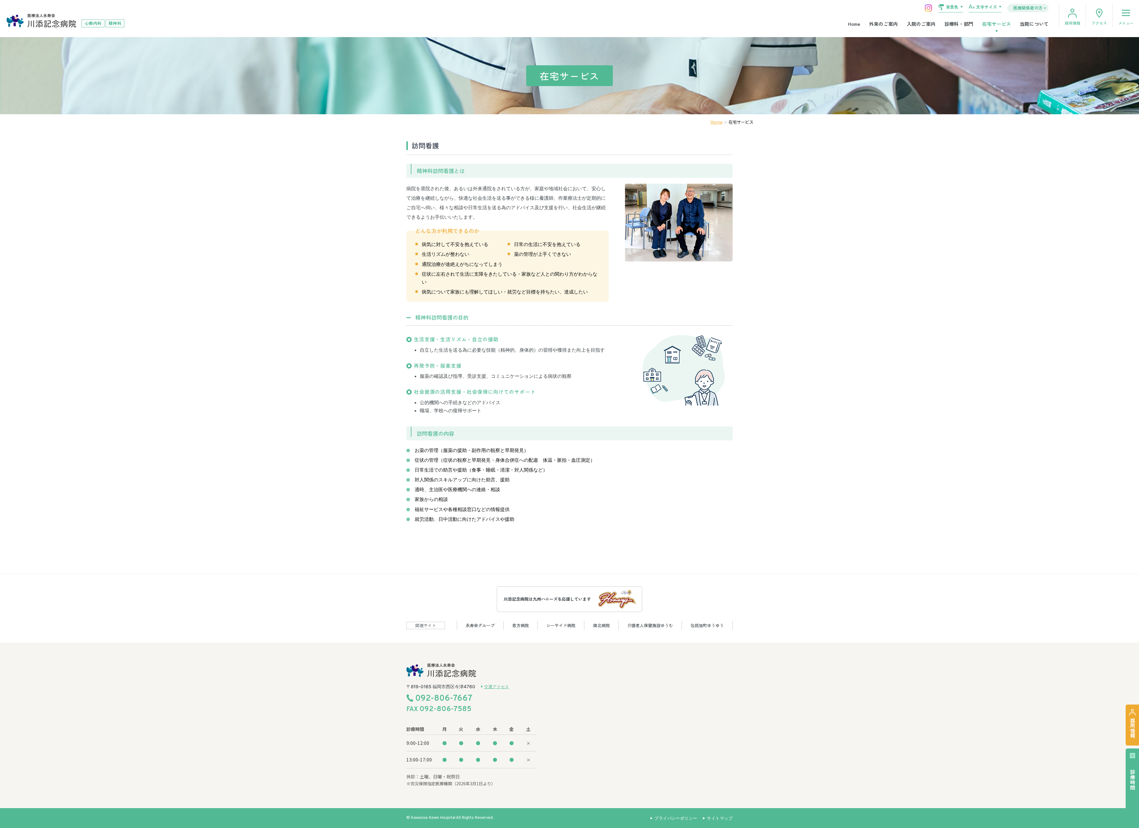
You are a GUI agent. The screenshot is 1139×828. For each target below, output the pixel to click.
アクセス (1099, 23)
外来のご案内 (883, 23)
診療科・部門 (958, 23)
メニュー (1126, 23)
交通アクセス (496, 686)
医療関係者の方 (1028, 8)
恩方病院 (520, 625)
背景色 (952, 7)
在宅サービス (996, 23)
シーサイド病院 (560, 625)
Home (854, 23)
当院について (1034, 23)
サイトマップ (720, 818)
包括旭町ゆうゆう (707, 625)
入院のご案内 (921, 23)
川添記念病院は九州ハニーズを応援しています (547, 599)
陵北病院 (601, 625)
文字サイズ (986, 7)
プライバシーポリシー (675, 818)
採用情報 (1072, 23)
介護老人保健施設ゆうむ (650, 625)
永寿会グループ (480, 625)
